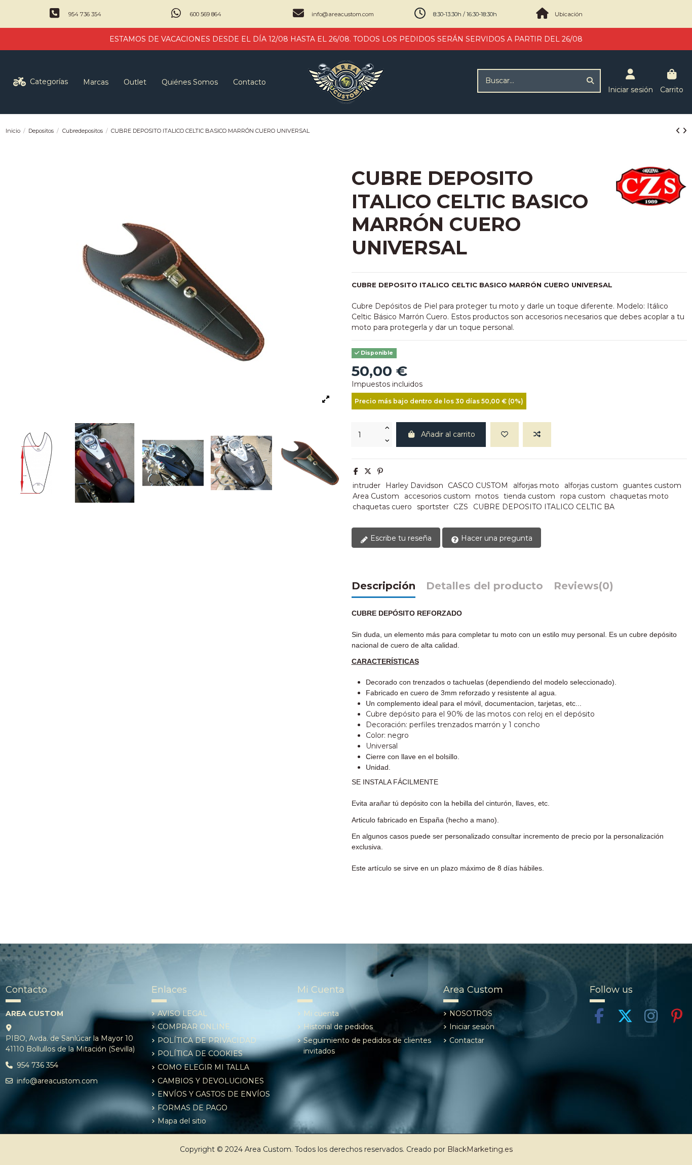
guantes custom (652, 485)
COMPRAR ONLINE (194, 1026)
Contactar (466, 1040)
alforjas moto (536, 485)
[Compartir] (356, 471)
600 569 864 (205, 14)
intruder (366, 485)
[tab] (583, 588)
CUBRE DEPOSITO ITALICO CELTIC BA (543, 506)
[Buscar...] (590, 81)
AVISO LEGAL (182, 1013)
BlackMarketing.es (480, 1149)
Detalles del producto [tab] (484, 586)
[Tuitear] (367, 471)
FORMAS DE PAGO (192, 1107)
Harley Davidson (414, 485)
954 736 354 (84, 14)
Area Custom (376, 496)
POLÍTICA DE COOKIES (200, 1053)
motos (486, 496)
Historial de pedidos (338, 1026)
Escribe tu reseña (400, 538)
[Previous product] (679, 130)
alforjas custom (591, 485)
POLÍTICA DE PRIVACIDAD (207, 1040)
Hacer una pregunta (495, 538)
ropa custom (582, 496)
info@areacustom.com (343, 14)
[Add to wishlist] (504, 434)
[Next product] (684, 130)
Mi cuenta (321, 1013)
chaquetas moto (639, 496)
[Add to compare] (537, 434)
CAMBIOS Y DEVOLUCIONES (211, 1080)
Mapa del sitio (182, 1120)
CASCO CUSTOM (478, 485)
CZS (460, 506)
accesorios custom (437, 496)
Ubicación (569, 14)
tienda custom (529, 496)
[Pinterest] (380, 471)
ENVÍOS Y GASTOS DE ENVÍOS (214, 1094)
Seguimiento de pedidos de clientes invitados (367, 1046)
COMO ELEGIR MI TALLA (203, 1067)
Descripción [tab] (383, 586)
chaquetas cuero (382, 506)
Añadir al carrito (448, 434)
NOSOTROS (470, 1013)
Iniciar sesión (471, 1026)
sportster (433, 506)
